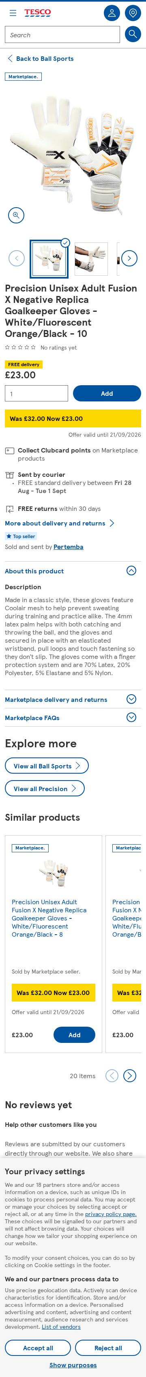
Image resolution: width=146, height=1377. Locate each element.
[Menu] (13, 13)
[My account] (112, 13)
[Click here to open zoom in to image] (16, 215)
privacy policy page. (111, 1214)
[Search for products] (133, 34)
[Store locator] (133, 13)
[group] (53, 945)
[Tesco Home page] (38, 13)
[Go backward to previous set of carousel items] (111, 1075)
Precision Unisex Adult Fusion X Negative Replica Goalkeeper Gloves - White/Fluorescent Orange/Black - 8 (49, 918)
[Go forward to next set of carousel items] (129, 1075)
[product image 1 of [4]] (73, 159)
